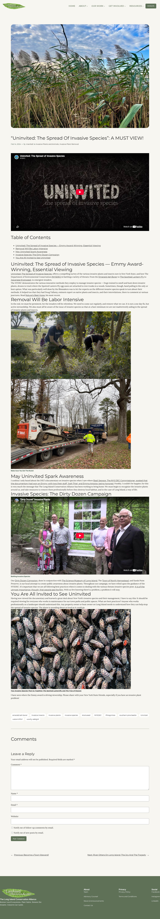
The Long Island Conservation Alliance (18, 899)
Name (14, 793)
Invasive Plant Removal (69, 144)
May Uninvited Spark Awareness (31, 252)
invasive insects (38, 715)
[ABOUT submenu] (87, 6)
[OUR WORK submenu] (104, 6)
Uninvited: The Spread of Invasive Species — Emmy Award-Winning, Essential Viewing (58, 245)
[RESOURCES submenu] (143, 6)
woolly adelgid (33, 719)
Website (14, 816)
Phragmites (110, 715)
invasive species (71, 715)
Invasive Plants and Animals (47, 144)
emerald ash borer (20, 715)
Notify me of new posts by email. (29, 832)
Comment (16, 764)
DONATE (150, 6)
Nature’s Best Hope (35, 295)
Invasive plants (55, 715)
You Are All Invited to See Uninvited (33, 258)
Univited (144, 715)
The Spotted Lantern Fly (132, 277)
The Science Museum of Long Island (79, 580)
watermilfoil (17, 719)
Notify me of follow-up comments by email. (34, 827)
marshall (29, 144)
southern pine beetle (127, 715)
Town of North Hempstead (115, 580)
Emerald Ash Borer (108, 277)
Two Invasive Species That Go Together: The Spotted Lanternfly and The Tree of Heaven (46, 691)
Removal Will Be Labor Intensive (32, 248)
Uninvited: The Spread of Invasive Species (31, 274)
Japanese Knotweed (21, 280)
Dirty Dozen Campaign (26, 580)
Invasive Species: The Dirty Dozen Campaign (37, 255)
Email (14, 805)
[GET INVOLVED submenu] (125, 6)
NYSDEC (56, 277)
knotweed (86, 715)
